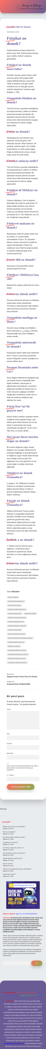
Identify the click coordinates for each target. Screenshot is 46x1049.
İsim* (8, 734)
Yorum (9, 709)
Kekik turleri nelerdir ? (9, 874)
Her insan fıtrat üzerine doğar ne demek (20, 638)
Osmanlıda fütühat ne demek (17, 650)
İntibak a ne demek (14, 646)
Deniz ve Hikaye (31, 5)
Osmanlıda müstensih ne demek (18, 654)
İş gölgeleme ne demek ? (10, 842)
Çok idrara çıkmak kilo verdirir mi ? (13, 848)
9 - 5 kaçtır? (11, 775)
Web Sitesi (10, 753)
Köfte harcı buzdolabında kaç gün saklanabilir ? (17, 869)
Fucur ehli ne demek (14, 605)
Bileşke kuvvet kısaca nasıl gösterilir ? (14, 826)
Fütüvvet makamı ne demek (16, 634)
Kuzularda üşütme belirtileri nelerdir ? (14, 837)
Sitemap (3, 809)
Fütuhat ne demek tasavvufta (17, 617)
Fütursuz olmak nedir (14, 630)
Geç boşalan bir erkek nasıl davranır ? (14, 853)
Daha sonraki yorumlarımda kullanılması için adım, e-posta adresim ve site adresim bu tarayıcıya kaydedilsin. (23, 768)
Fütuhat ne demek (30, 613)
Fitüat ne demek (13, 597)
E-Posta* (9, 743)
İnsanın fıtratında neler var (16, 642)
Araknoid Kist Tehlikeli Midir (18, 684)
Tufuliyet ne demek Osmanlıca (17, 662)
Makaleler (16, 592)
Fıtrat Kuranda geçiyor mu (16, 601)
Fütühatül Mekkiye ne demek (17, 626)
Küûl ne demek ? (8, 863)
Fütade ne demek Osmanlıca (17, 609)
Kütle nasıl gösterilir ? (9, 832)
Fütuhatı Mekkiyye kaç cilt (16, 622)
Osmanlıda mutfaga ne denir (16, 658)
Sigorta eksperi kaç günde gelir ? (13, 858)
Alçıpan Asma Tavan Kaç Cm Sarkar (22, 677)
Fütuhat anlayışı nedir (14, 613)
